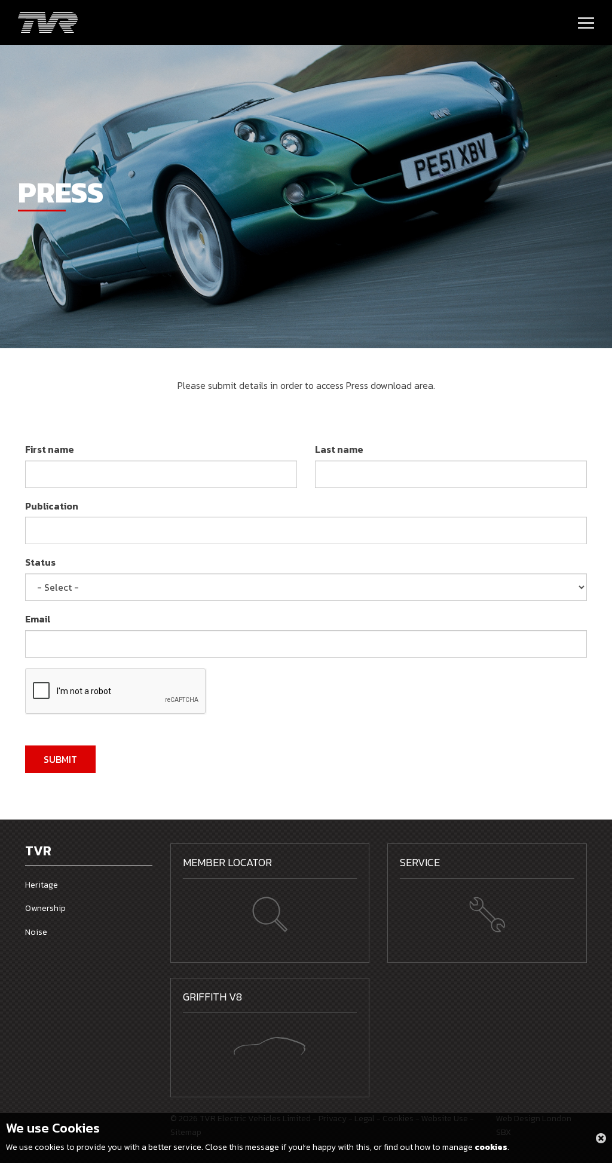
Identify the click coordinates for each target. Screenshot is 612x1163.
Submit (60, 759)
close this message (601, 1138)
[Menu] (586, 22)
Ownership (45, 908)
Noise (36, 932)
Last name (339, 449)
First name (49, 449)
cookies (491, 1147)
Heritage (41, 885)
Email (38, 619)
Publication (51, 506)
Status (40, 562)
